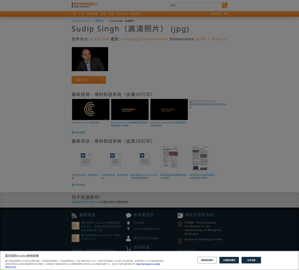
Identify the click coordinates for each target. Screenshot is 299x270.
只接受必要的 (229, 260)
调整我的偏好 (207, 260)
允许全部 (251, 260)
